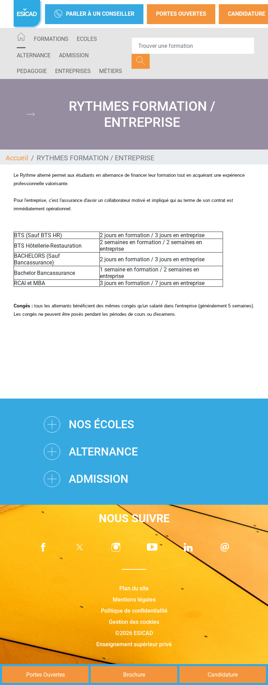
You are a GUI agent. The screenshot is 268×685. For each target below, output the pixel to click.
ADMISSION (74, 55)
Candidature (223, 674)
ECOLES (87, 39)
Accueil (17, 158)
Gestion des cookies (134, 622)
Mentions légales (134, 599)
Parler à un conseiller (100, 13)
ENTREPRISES (73, 71)
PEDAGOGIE (32, 71)
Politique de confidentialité (134, 610)
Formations (51, 39)
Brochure (134, 674)
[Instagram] (116, 547)
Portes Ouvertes (181, 13)
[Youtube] (152, 547)
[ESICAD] (28, 14)
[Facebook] (43, 547)
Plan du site (134, 588)
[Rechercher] (141, 61)
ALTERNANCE (34, 55)
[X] (79, 547)
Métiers (110, 71)
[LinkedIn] (188, 547)
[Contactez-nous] (224, 547)
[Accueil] (21, 38)
